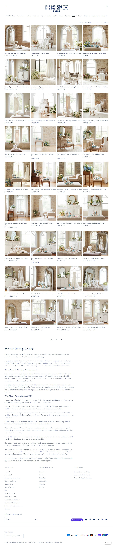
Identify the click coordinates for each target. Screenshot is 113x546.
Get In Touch (8, 475)
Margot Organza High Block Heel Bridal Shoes (16, 224)
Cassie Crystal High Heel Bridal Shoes (41, 87)
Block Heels (42, 472)
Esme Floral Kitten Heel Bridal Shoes (67, 258)
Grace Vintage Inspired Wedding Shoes (67, 87)
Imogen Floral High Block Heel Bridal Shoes (95, 189)
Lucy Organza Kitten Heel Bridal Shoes (15, 293)
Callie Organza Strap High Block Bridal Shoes (69, 120)
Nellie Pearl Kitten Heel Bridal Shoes (41, 327)
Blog (6, 490)
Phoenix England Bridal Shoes (82, 478)
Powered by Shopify (22, 542)
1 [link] (51, 339)
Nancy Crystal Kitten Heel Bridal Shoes (94, 327)
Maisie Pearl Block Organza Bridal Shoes (42, 223)
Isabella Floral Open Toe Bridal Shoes (67, 293)
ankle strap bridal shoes (17, 385)
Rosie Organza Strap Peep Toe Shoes (15, 154)
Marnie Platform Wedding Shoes (40, 53)
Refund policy (32, 542)
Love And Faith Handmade (82, 475)
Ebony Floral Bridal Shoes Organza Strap (42, 293)
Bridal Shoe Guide (10, 493)
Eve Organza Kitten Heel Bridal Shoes (93, 258)
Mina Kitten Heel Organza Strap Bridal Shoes (17, 120)
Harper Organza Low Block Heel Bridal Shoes (17, 87)
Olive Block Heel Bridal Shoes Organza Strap (69, 53)
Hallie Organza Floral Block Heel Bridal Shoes (69, 223)
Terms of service (49, 542)
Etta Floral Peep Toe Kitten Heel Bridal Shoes (43, 189)
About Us (7, 472)
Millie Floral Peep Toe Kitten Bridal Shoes (16, 189)
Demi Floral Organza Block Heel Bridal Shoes (69, 189)
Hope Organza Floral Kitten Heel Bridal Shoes (42, 259)
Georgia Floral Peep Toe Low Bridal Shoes (94, 53)
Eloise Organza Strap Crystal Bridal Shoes (94, 293)
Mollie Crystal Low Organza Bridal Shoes (16, 258)
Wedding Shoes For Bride (12, 499)
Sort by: (81, 22)
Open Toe (42, 484)
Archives (7, 509)
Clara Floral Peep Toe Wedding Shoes (93, 154)
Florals (41, 475)
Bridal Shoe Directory (11, 496)
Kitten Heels (42, 481)
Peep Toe (41, 487)
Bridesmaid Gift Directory (12, 502)
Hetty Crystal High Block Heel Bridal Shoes (69, 327)
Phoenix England (13, 542)
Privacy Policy (9, 484)
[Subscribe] (36, 519)
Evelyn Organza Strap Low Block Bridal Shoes (95, 120)
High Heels (42, 478)
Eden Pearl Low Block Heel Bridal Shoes (15, 53)
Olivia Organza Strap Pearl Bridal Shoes (16, 327)
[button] (7, 6)
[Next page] (61, 339)
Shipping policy (59, 542)
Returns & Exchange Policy (12, 478)
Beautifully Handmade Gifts (82, 472)
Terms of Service (9, 487)
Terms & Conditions (10, 481)
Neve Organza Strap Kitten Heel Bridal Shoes (95, 87)
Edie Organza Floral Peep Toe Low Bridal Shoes (42, 155)
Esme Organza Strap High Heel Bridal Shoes (43, 120)
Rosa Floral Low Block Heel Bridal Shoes (94, 223)
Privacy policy (40, 542)
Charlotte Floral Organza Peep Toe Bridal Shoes (68, 155)
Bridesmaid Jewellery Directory (14, 506)
